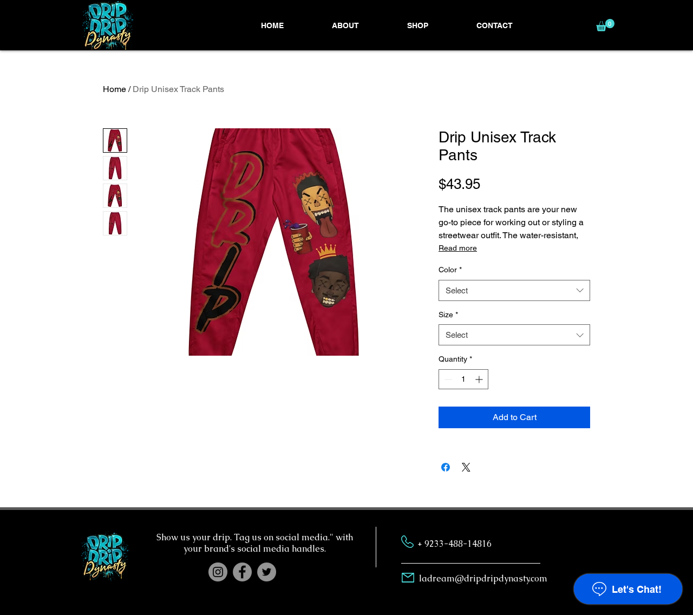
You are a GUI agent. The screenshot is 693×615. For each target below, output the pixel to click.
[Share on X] (466, 467)
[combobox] (514, 290)
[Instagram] (217, 571)
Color (450, 269)
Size (448, 314)
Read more (458, 248)
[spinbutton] (463, 379)
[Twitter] (266, 571)
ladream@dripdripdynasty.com (483, 578)
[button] (417, 25)
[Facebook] (242, 571)
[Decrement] (447, 379)
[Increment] (480, 379)
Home (114, 89)
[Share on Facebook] (445, 467)
